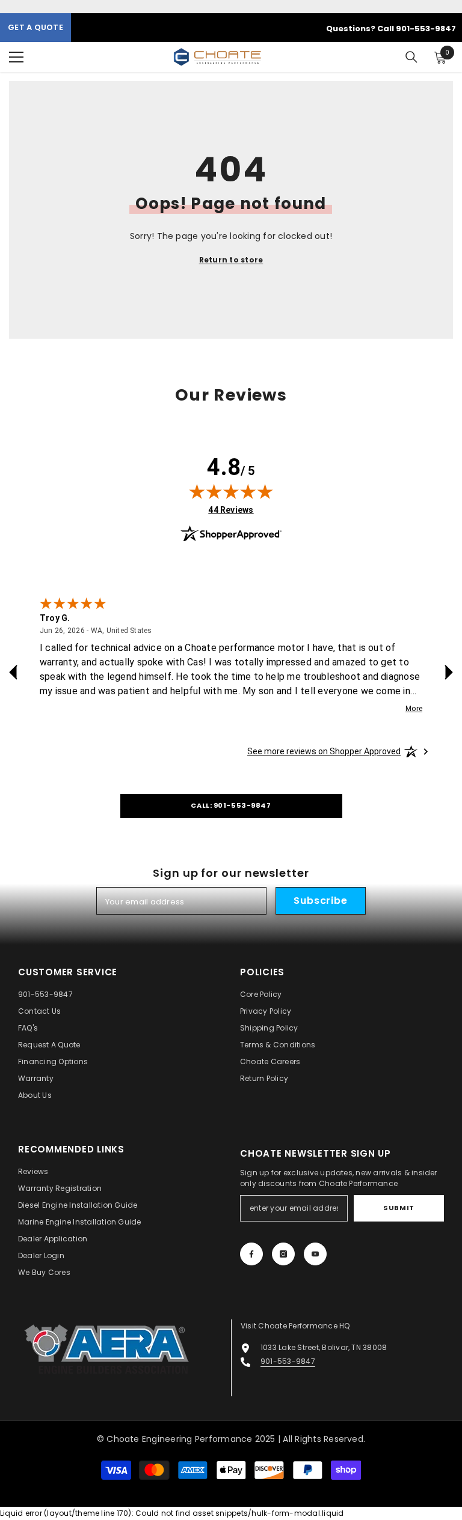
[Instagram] (283, 1254)
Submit (398, 1208)
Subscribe (320, 900)
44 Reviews (230, 509)
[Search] (411, 57)
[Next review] (449, 672)
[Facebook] (251, 1254)
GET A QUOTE (35, 27)
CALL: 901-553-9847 (231, 805)
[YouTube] (315, 1254)
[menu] (16, 57)
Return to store (231, 260)
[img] (231, 491)
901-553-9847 (287, 1361)
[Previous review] (13, 672)
